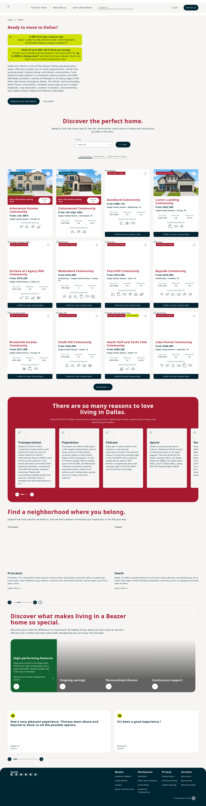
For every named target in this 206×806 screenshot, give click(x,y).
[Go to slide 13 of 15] (29, 602)
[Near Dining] (133, 223)
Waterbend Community (76, 271)
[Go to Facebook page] (12, 775)
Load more (101, 387)
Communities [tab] (85, 156)
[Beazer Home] (17, 7)
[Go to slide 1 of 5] (22, 494)
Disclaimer (49, 101)
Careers (118, 785)
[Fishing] (161, 294)
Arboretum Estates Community (24, 210)
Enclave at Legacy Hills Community (27, 272)
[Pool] (121, 223)
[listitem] (59, 731)
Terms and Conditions (147, 780)
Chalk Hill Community (75, 342)
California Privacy (169, 780)
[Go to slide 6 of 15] (21, 602)
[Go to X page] (26, 775)
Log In (175, 7)
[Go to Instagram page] (17, 775)
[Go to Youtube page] (31, 775)
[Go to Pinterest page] (36, 775)
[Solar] (121, 368)
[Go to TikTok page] (21, 775)
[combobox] (94, 144)
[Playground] (38, 297)
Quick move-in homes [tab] (116, 156)
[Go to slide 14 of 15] (30, 602)
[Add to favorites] (48, 173)
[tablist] (103, 156)
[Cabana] (141, 294)
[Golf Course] (21, 297)
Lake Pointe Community (173, 342)
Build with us (59, 7)
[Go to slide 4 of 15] (16, 602)
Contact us (191, 7)
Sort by (78, 140)
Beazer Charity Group (124, 789)
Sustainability (121, 780)
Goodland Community (123, 200)
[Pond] (70, 296)
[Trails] (21, 226)
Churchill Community (123, 271)
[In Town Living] (93, 296)
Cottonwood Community (77, 208)
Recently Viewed (188, 785)
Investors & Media (123, 776)
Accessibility (143, 785)
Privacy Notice (168, 776)
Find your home (39, 7)
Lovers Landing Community (167, 201)
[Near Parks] (127, 223)
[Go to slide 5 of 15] (19, 602)
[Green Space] (27, 226)
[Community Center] (84, 365)
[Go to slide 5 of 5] (28, 494)
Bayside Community (170, 271)
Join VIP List (44, 200)
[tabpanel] (103, 277)
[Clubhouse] (84, 231)
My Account (186, 776)
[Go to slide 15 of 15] (31, 602)
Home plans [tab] (99, 156)
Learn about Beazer (82, 7)
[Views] (173, 365)
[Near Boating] (178, 294)
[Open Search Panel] (99, 7)
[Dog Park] (190, 294)
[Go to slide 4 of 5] (27, 494)
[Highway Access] (33, 226)
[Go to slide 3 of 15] (15, 602)
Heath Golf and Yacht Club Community (127, 343)
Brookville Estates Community (23, 343)
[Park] (38, 226)
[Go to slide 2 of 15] (14, 602)
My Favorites (186, 780)
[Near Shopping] (170, 226)
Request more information (23, 101)
